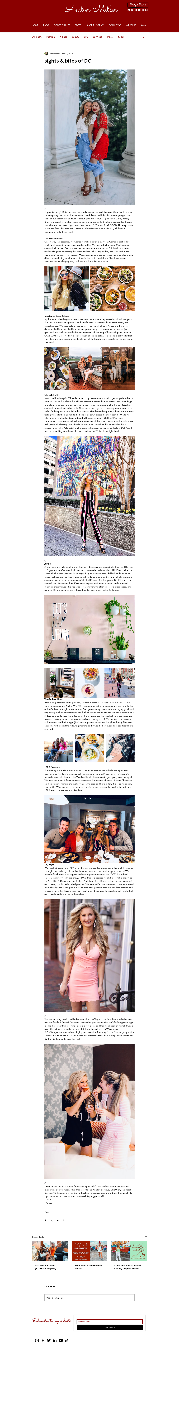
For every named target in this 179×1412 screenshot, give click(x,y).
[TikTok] (128, 10)
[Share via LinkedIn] (57, 1220)
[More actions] (133, 53)
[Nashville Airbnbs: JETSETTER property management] (50, 1251)
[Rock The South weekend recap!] (89, 1251)
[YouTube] (60, 1340)
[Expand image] (66, 288)
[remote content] (89, 209)
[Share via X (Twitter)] (51, 1220)
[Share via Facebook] (45, 1220)
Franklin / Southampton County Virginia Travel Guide (127, 1267)
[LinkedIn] (139, 10)
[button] (143, 37)
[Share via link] (63, 1220)
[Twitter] (49, 1340)
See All (144, 1236)
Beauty (75, 36)
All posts (37, 36)
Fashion (50, 36)
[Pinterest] (136, 10)
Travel (110, 36)
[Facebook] (146, 10)
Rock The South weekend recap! (88, 1267)
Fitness (63, 36)
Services (97, 36)
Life (86, 36)
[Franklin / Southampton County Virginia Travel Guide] (129, 1251)
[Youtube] (143, 10)
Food (121, 36)
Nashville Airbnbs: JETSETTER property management (45, 1267)
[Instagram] (132, 10)
